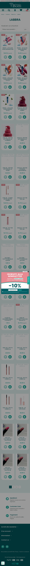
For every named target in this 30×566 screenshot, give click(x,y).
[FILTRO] (28, 283)
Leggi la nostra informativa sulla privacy (14, 292)
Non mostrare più (26, 271)
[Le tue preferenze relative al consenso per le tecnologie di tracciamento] (2, 563)
